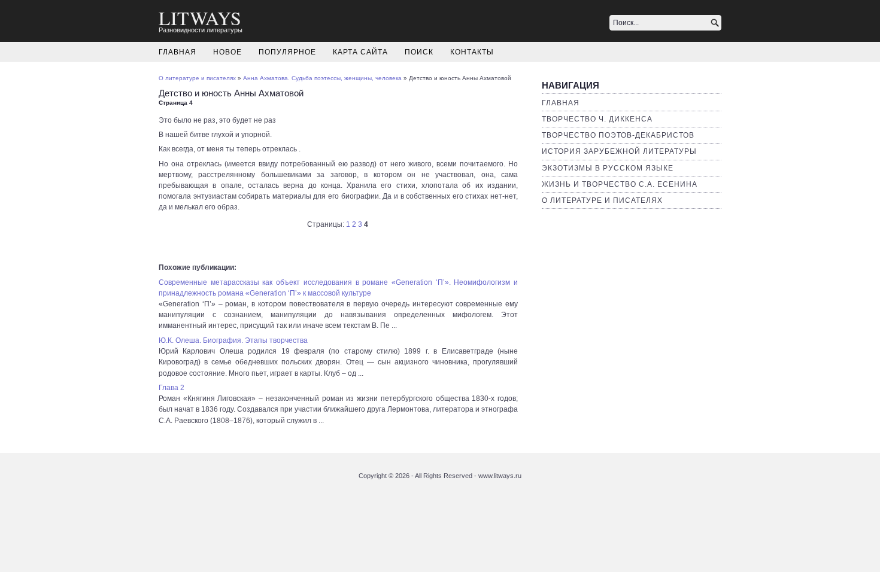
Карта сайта (360, 52)
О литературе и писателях (602, 200)
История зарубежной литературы (619, 151)
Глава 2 (171, 388)
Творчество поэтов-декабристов (618, 135)
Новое (227, 52)
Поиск (419, 52)
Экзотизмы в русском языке (607, 168)
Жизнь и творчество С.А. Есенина (619, 184)
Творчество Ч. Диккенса (597, 119)
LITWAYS (200, 18)
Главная (177, 52)
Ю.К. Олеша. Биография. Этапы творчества (233, 340)
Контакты (472, 52)
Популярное (287, 52)
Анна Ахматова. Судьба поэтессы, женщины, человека (322, 78)
